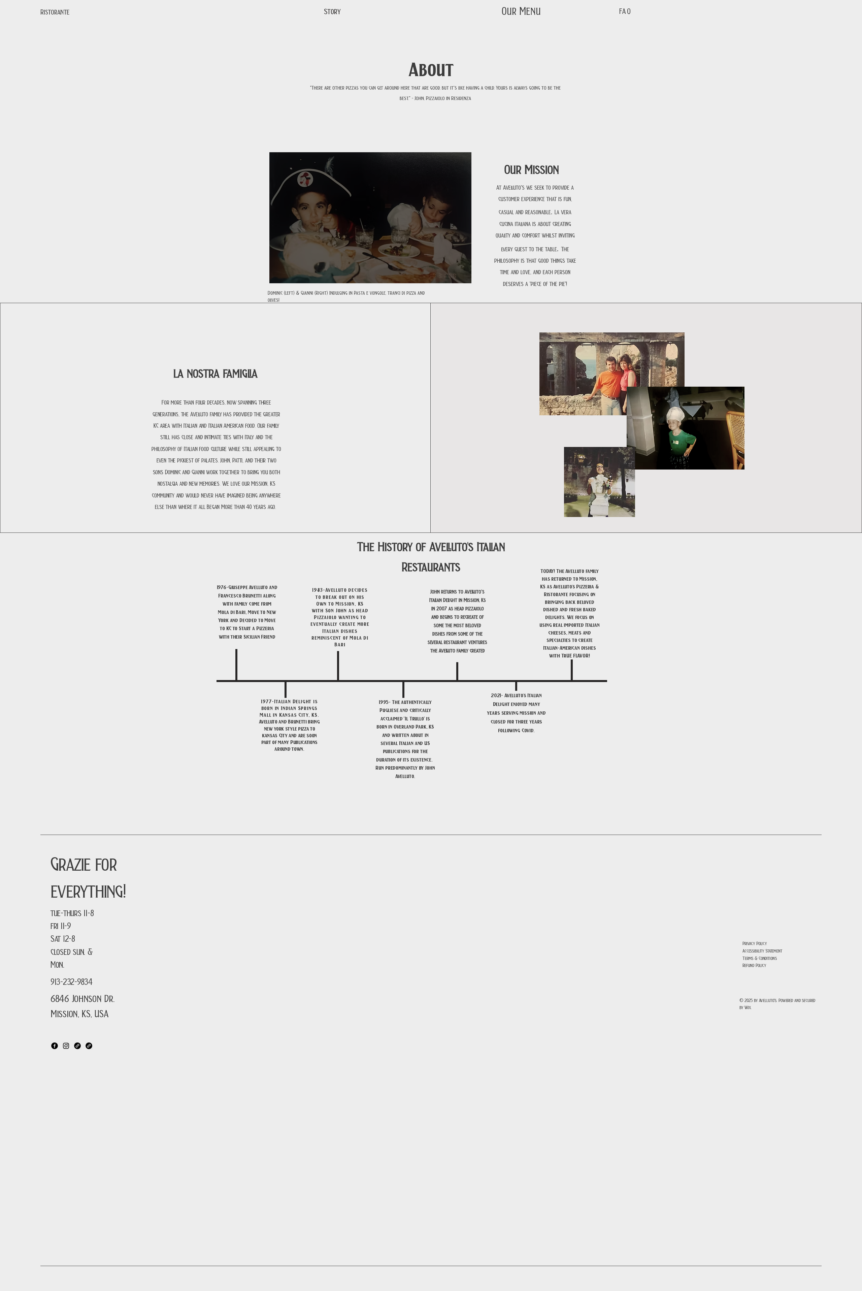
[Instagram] (66, 1046)
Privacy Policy (754, 942)
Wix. (748, 1006)
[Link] (77, 1046)
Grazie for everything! (88, 875)
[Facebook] (55, 1046)
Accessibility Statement (762, 950)
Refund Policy (754, 964)
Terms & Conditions (759, 957)
